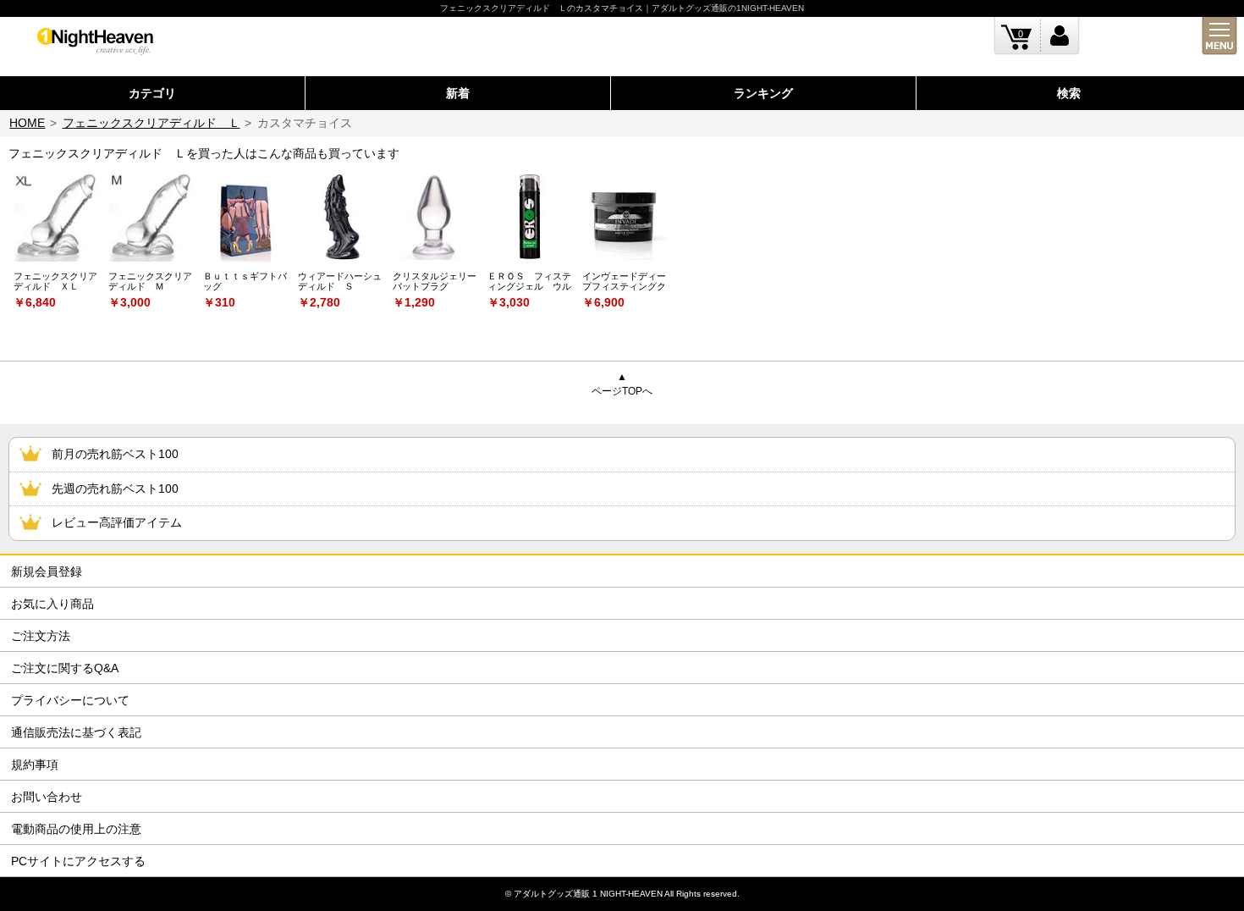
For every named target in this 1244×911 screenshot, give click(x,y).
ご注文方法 (40, 636)
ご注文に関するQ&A (64, 668)
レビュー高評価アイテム (117, 522)
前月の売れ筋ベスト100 (115, 454)
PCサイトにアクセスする (78, 861)
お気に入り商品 (52, 603)
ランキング (763, 93)
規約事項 (34, 764)
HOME (27, 123)
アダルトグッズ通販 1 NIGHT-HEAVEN (588, 893)
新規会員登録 (46, 571)
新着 (458, 93)
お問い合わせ (46, 796)
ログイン (1060, 36)
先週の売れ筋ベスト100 (115, 488)
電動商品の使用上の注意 (76, 829)
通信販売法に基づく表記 (76, 732)
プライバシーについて (70, 700)
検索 (1069, 93)
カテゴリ (152, 93)
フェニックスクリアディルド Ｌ (151, 123)
